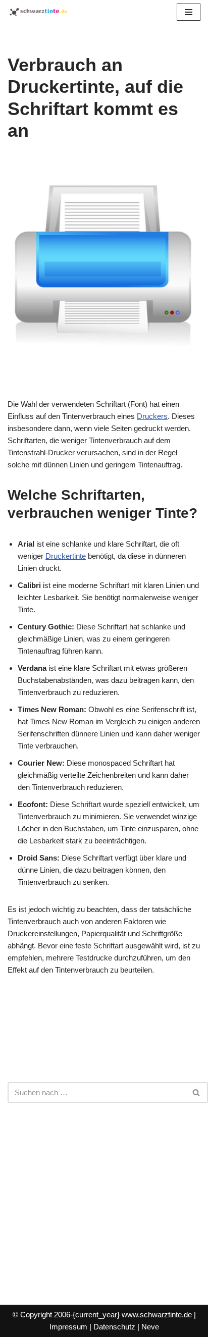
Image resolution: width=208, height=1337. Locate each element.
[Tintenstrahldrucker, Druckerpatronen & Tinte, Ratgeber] (38, 12)
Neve (150, 1326)
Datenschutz (114, 1326)
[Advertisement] (104, 1193)
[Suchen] (196, 1092)
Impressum (68, 1326)
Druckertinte (65, 556)
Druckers (152, 416)
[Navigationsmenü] (188, 12)
